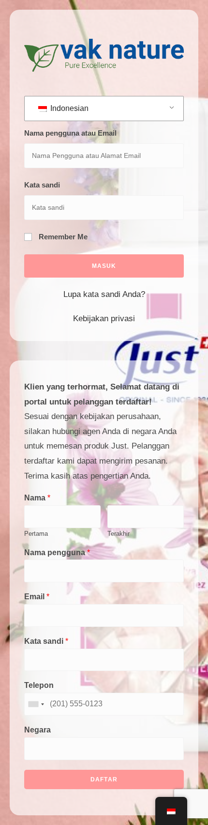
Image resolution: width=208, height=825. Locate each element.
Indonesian (68, 108)
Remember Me (62, 237)
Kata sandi (42, 185)
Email (36, 596)
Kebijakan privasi (104, 318)
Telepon (39, 685)
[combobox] (36, 704)
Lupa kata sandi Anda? (104, 294)
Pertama (36, 533)
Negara (37, 730)
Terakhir (118, 533)
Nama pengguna (57, 552)
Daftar (104, 779)
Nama (37, 498)
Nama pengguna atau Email (70, 133)
